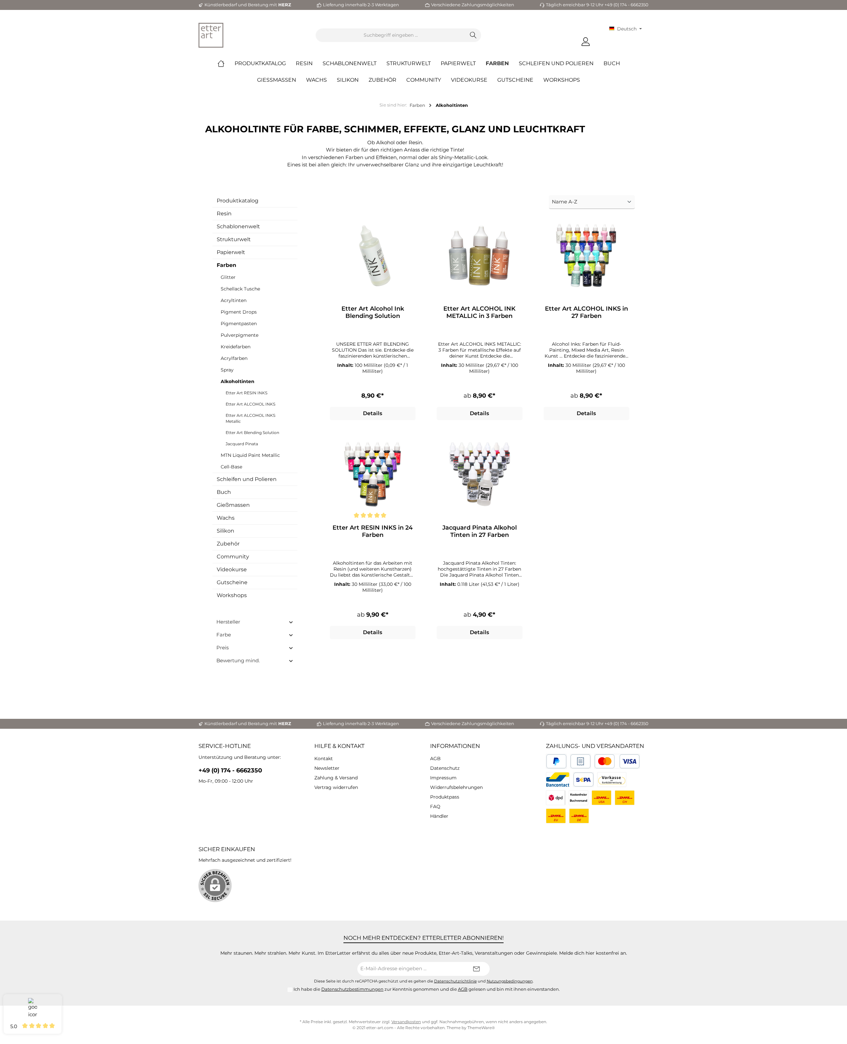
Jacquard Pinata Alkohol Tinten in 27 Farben (479, 531)
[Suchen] (473, 35)
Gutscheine (232, 582)
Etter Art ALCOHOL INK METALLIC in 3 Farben (479, 312)
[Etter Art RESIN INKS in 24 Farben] (373, 474)
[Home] (226, 63)
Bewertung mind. (238, 660)
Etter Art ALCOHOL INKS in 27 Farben (586, 312)
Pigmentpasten (239, 323)
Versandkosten (406, 1021)
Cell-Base (231, 467)
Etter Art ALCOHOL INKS (250, 404)
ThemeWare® (481, 1027)
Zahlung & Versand (336, 778)
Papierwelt (231, 252)
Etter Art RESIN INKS (246, 392)
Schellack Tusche (240, 289)
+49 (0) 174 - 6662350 (230, 770)
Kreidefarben (235, 347)
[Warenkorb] (600, 39)
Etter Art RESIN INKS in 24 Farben (373, 531)
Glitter (228, 277)
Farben (226, 265)
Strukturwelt (234, 239)
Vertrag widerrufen (336, 787)
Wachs (226, 518)
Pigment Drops (239, 312)
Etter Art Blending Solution (252, 432)
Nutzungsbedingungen (510, 981)
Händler (439, 816)
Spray (227, 370)
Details (372, 413)
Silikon (225, 531)
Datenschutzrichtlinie (455, 981)
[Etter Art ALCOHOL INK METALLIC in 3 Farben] (479, 255)
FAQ (435, 806)
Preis (222, 647)
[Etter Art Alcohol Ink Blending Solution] (373, 255)
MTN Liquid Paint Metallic (250, 455)
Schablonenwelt (238, 226)
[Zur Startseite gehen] (211, 35)
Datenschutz (445, 768)
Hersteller (228, 622)
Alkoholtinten (237, 381)
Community (233, 556)
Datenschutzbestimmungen (352, 989)
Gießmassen (233, 505)
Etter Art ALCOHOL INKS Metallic (250, 418)
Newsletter (326, 768)
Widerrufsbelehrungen (456, 787)
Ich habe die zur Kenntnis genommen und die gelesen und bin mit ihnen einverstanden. (426, 989)
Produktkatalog (237, 200)
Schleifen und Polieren (247, 479)
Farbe (223, 634)
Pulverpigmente (239, 335)
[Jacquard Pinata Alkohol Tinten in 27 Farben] (479, 474)
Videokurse (232, 569)
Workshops (232, 595)
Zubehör (228, 544)
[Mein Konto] (586, 42)
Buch (224, 492)
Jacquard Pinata (242, 443)
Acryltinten (233, 300)
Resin (224, 213)
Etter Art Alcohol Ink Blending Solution (372, 312)
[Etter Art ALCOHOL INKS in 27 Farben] (586, 255)
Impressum (443, 778)
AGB (435, 758)
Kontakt (323, 758)
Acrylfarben (234, 358)
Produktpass (444, 797)
